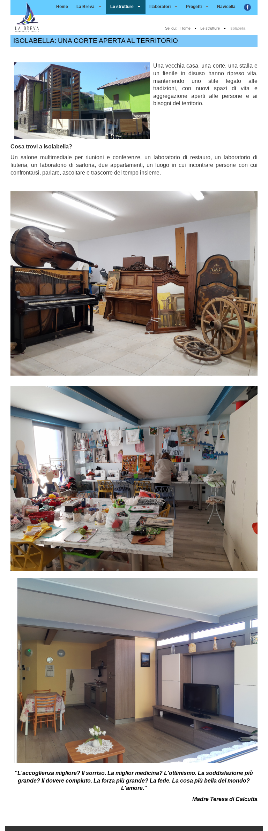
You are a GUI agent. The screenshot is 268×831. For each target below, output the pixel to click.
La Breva (85, 6)
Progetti (194, 6)
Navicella (226, 6)
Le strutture (122, 6)
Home (62, 6)
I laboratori (160, 6)
